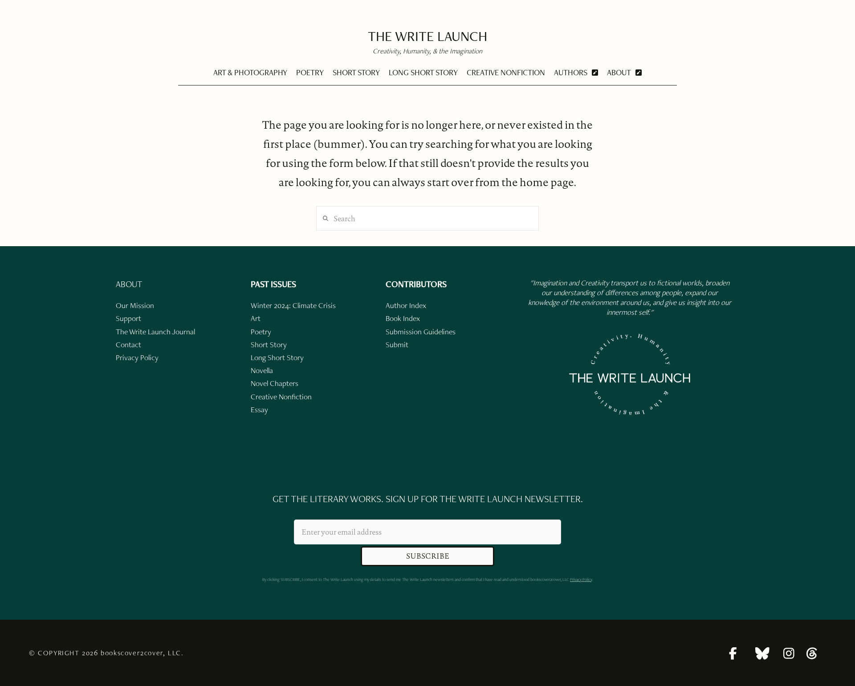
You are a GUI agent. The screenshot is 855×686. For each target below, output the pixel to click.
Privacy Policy (581, 579)
